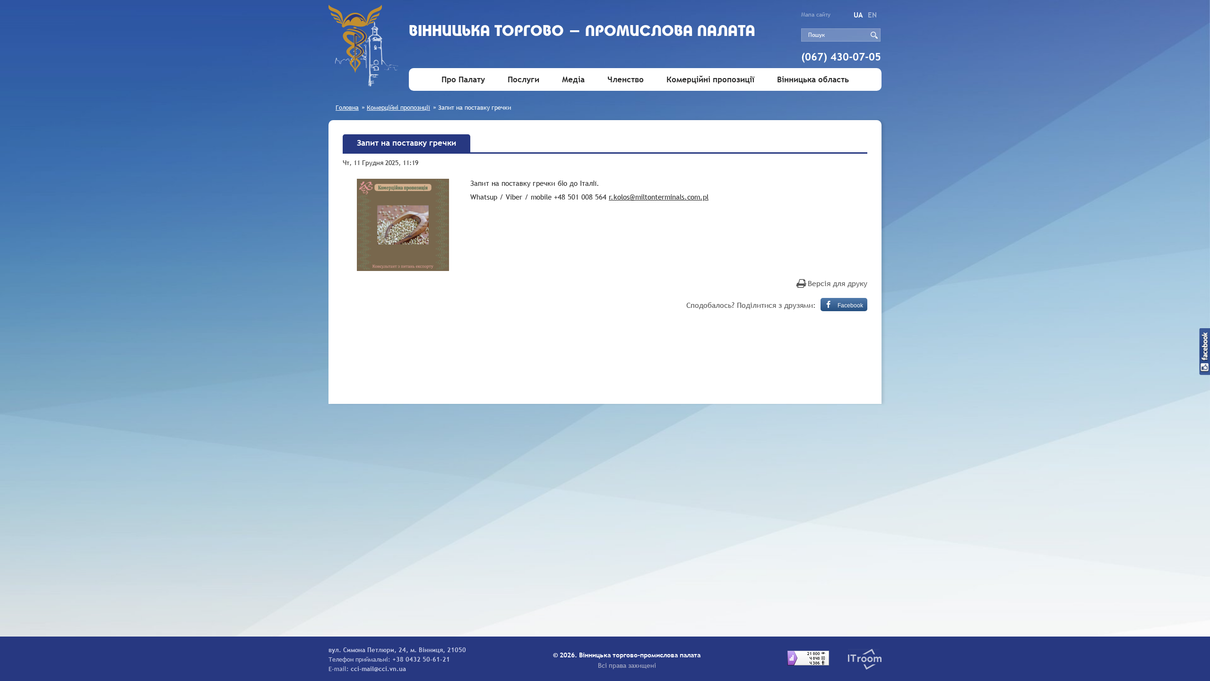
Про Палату (463, 79)
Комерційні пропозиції (710, 79)
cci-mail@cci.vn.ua (378, 668)
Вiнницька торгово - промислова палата (582, 32)
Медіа (573, 79)
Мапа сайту (815, 14)
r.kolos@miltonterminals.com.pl (659, 196)
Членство (625, 79)
